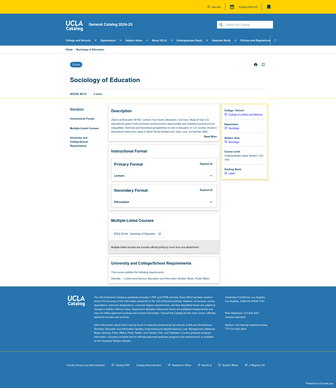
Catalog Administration (148, 365)
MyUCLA (207, 365)
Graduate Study (221, 40)
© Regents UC (257, 365)
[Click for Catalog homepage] (74, 26)
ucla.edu (216, 7)
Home (69, 49)
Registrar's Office (181, 365)
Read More (210, 136)
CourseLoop (326, 383)
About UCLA (159, 40)
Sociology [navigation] (234, 128)
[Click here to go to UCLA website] (76, 301)
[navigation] (137, 233)
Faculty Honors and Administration (86, 365)
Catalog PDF (123, 365)
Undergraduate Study (189, 40)
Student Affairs (230, 365)
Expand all (206, 163)
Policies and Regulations (255, 40)
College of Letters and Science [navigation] (245, 114)
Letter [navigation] (232, 173)
